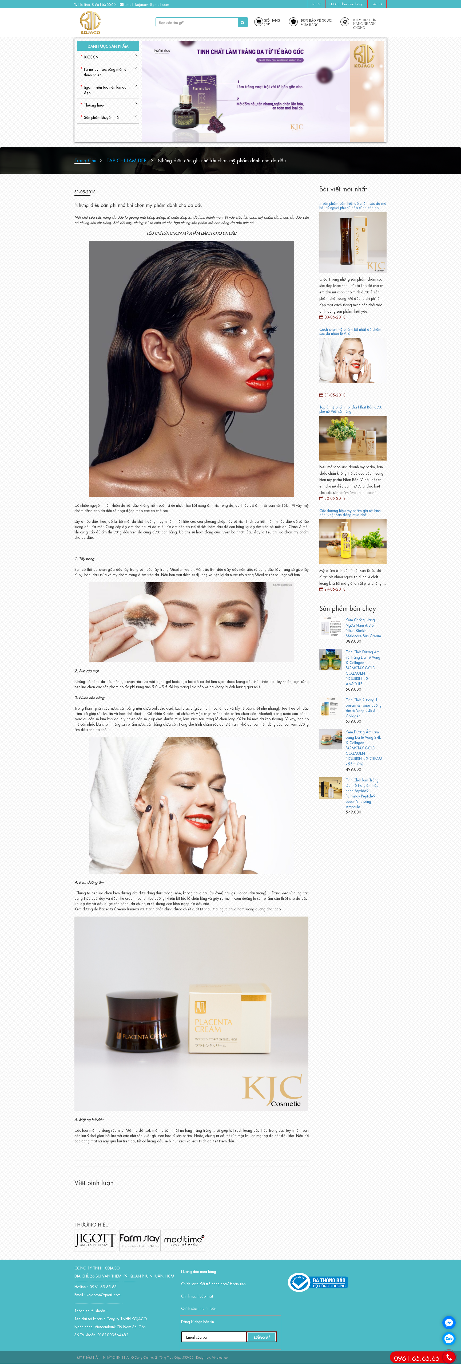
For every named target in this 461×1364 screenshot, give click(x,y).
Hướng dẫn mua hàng (346, 3)
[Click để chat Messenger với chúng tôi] (449, 1322)
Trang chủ (85, 160)
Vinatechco (220, 1357)
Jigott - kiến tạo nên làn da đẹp (105, 89)
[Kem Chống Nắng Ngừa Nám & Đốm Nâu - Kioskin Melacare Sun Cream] (330, 626)
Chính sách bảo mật (197, 1295)
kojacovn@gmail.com (152, 4)
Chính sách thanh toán (199, 1308)
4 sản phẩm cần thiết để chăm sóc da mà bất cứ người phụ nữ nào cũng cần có (352, 205)
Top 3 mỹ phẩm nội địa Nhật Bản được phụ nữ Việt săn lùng (351, 408)
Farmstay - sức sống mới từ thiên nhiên (105, 71)
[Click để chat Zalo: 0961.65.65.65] (449, 1338)
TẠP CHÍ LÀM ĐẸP (126, 160)
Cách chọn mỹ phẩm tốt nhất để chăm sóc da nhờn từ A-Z (350, 331)
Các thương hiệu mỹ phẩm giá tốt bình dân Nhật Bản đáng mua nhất (350, 512)
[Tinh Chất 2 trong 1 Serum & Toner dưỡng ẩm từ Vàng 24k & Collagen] (330, 707)
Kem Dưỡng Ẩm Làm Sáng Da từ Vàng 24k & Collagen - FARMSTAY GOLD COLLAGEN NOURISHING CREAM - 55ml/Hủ (364, 747)
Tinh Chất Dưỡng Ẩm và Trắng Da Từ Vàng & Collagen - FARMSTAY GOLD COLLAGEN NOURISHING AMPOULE (363, 667)
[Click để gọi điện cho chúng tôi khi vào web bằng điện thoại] (449, 1357)
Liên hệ (377, 3)
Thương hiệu (94, 104)
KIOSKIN (91, 56)
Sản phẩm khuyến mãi (102, 117)
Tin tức (316, 3)
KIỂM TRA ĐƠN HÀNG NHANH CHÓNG (364, 24)
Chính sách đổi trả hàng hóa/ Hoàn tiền (213, 1283)
